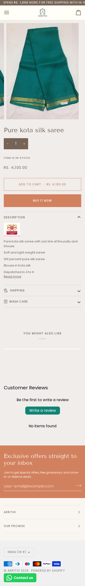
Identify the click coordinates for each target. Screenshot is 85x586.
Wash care (18, 301)
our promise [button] (14, 526)
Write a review (42, 410)
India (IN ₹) (17, 552)
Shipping (17, 290)
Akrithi (14, 571)
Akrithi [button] (10, 512)
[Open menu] (11, 12)
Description (14, 217)
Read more (12, 276)
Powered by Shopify (48, 571)
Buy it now (42, 201)
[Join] (77, 485)
